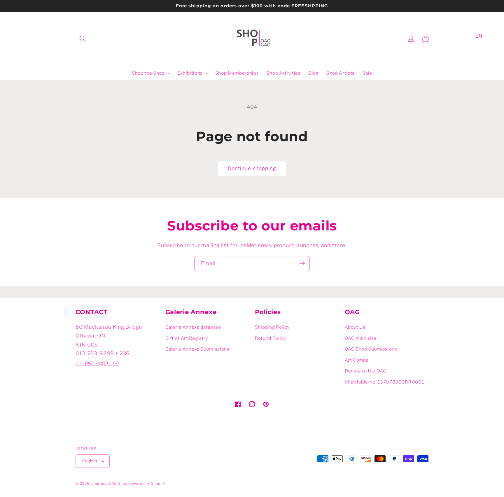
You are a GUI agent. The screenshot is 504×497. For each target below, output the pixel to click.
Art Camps (357, 360)
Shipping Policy (272, 327)
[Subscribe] (302, 263)
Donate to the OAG (365, 371)
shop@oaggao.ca (97, 362)
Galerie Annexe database (193, 327)
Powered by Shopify (146, 483)
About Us (355, 327)
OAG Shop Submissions (371, 349)
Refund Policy (270, 338)
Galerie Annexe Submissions (197, 349)
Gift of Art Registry (186, 338)
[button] (83, 39)
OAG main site (361, 338)
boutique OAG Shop (109, 483)
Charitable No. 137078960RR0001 (384, 382)
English (89, 460)
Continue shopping (252, 168)
